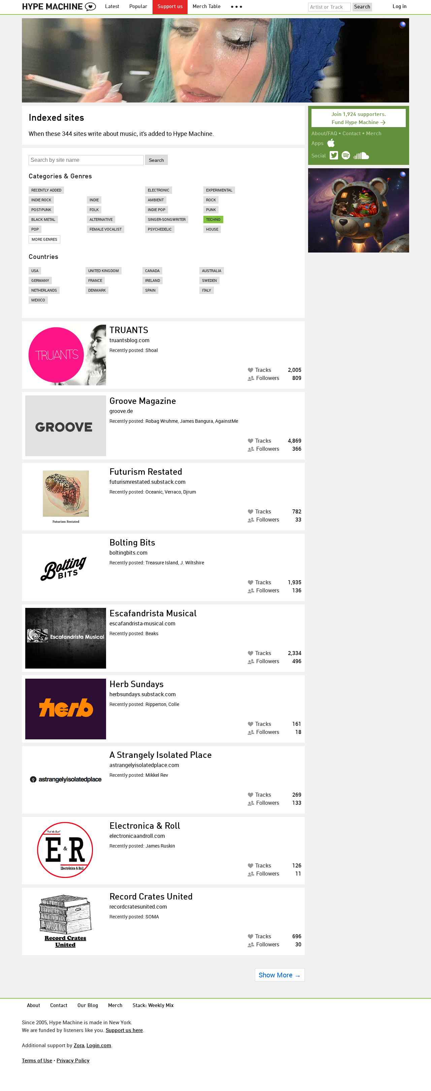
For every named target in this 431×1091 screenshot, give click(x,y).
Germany (40, 280)
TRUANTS (128, 330)
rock (211, 199)
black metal (43, 219)
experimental (219, 190)
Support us (170, 6)
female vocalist (106, 229)
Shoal (151, 350)
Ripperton (155, 704)
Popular (138, 6)
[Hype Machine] (61, 7)
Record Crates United (151, 897)
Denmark (97, 290)
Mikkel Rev (156, 775)
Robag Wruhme (161, 421)
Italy (206, 290)
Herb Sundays (136, 684)
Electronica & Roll (144, 826)
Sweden (209, 280)
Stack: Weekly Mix (153, 1005)
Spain (150, 290)
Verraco (173, 492)
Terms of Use (37, 1060)
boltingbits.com (128, 552)
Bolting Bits (132, 543)
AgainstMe (226, 421)
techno (213, 219)
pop (35, 229)
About (33, 1005)
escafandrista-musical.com (142, 623)
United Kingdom (103, 270)
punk (211, 209)
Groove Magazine (142, 401)
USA (34, 270)
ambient (156, 199)
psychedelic (160, 229)
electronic (158, 190)
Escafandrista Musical (153, 614)
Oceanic (154, 492)
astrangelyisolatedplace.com (144, 765)
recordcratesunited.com (138, 906)
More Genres (44, 239)
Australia (211, 270)
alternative (101, 219)
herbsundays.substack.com (142, 694)
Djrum (189, 492)
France (95, 280)
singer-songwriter (167, 219)
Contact (351, 134)
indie (94, 199)
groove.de (121, 411)
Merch (374, 134)
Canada (152, 270)
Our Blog (87, 1005)
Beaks (151, 633)
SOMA (152, 916)
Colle (173, 704)
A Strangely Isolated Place (160, 755)
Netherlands (44, 290)
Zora (79, 1045)
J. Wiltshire (192, 562)
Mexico (38, 299)
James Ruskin (160, 846)
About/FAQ (324, 134)
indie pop (156, 209)
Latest (112, 6)
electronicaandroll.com (137, 835)
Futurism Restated (145, 472)
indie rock (41, 199)
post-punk (41, 209)
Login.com (99, 1045)
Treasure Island (161, 562)
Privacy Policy (73, 1060)
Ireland (152, 280)
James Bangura (196, 421)
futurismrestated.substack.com (147, 481)
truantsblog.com (129, 340)
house (212, 229)
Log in (400, 6)
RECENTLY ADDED (46, 190)
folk (94, 209)
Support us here (124, 1030)
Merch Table (207, 6)
